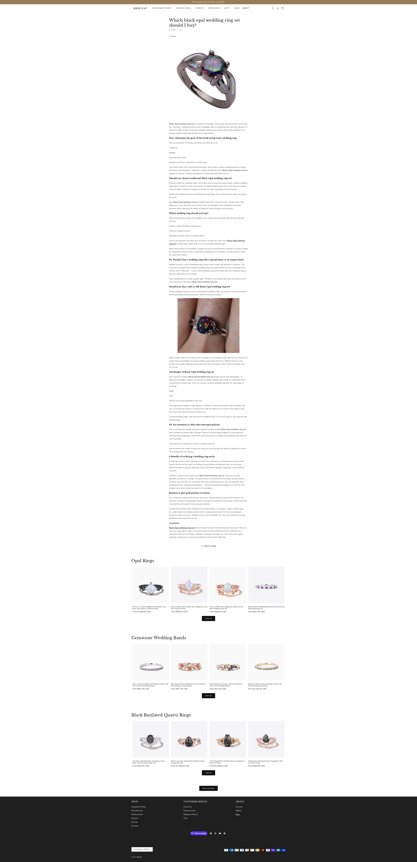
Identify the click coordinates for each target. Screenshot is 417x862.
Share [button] (173, 36)
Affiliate (238, 810)
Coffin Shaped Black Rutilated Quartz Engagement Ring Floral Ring (227, 762)
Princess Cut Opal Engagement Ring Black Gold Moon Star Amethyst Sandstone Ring (149, 607)
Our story (239, 807)
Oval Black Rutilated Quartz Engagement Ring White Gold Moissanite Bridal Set (148, 762)
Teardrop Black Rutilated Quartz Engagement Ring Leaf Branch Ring (265, 762)
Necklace (134, 818)
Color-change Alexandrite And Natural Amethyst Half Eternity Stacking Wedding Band (150, 685)
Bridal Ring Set (137, 810)
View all (208, 618)
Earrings (134, 822)
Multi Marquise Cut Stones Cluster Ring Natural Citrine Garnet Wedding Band (226, 685)
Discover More (208, 788)
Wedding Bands (137, 814)
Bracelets (134, 826)
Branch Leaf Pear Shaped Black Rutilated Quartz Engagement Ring (188, 762)
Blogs (238, 814)
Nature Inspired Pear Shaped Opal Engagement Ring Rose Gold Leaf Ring (189, 607)
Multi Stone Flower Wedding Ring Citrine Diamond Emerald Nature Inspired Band (188, 685)
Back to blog (210, 546)
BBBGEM (139, 857)
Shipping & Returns (191, 814)
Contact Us (188, 807)
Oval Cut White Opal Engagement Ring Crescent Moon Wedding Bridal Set (226, 607)
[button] (163, 8)
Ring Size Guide (190, 810)
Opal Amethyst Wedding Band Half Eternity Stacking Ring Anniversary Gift (266, 607)
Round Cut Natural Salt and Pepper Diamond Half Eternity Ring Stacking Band (265, 685)
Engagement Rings (138, 807)
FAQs (186, 818)
